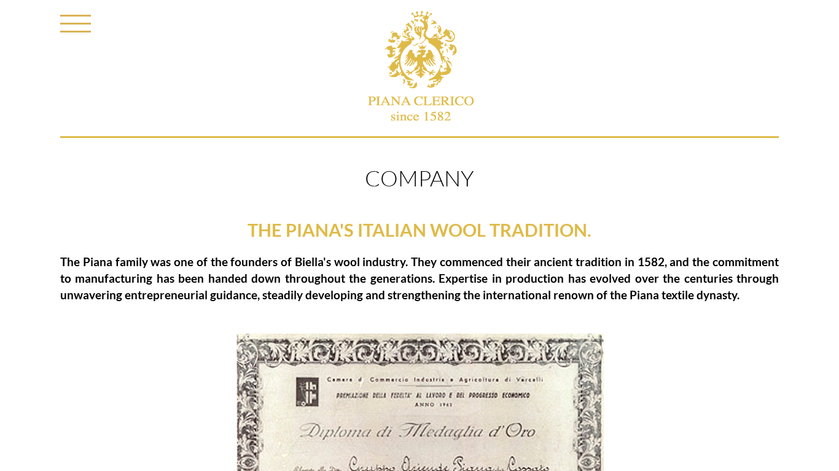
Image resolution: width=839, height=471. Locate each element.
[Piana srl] (419, 69)
